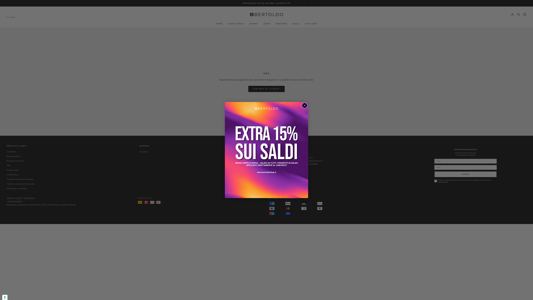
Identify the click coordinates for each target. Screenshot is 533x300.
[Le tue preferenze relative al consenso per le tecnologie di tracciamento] (4, 297)
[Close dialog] (304, 105)
